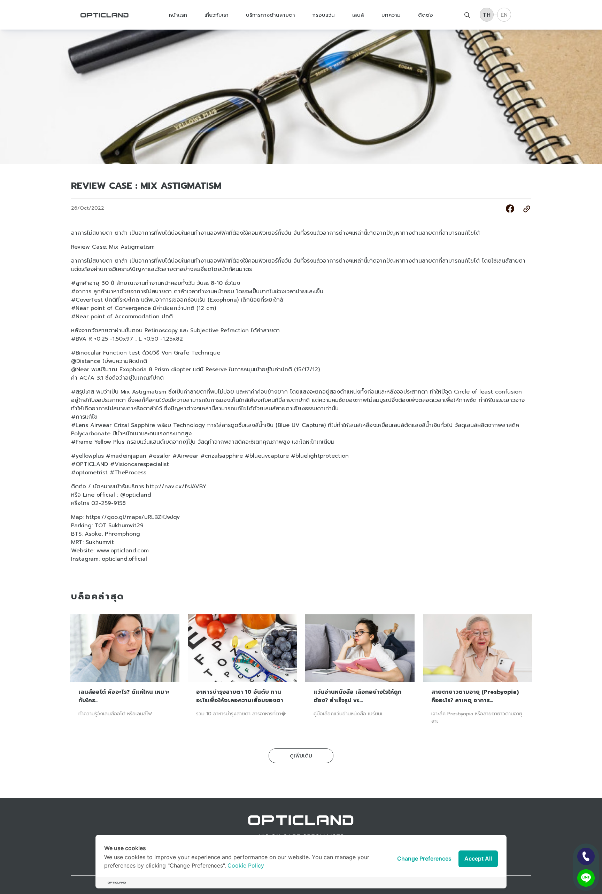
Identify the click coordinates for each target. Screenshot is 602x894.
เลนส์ (358, 14)
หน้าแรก (178, 14)
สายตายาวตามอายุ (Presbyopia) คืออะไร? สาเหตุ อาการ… (475, 696)
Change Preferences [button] (424, 858)
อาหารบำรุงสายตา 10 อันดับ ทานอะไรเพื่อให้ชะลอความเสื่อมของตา (239, 696)
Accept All (478, 858)
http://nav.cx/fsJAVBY (176, 486)
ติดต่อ (425, 14)
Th (487, 15)
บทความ (391, 14)
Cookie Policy (245, 865)
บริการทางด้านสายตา (270, 14)
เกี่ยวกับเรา (216, 14)
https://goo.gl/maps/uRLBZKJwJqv (133, 517)
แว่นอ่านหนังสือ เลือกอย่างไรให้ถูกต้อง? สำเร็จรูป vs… (358, 696)
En (504, 15)
